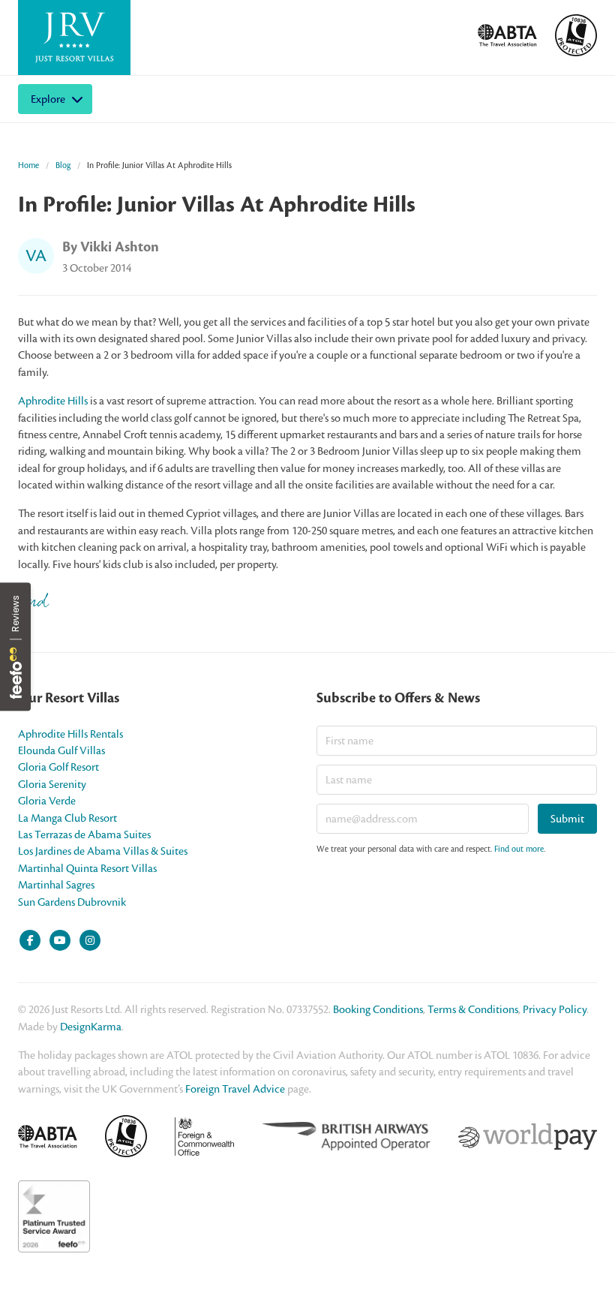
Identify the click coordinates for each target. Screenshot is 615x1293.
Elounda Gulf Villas (61, 750)
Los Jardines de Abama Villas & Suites (103, 851)
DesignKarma (91, 1026)
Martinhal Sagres (56, 885)
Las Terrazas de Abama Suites (84, 834)
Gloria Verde (47, 800)
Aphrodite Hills (53, 400)
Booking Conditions (378, 1009)
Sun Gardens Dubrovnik (72, 902)
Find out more (519, 848)
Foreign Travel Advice (235, 1089)
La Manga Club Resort (67, 818)
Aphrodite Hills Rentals (70, 734)
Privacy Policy (554, 1009)
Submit (567, 818)
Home (28, 165)
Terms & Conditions (473, 1009)
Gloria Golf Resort (58, 767)
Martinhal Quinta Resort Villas (87, 868)
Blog (63, 165)
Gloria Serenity (52, 784)
